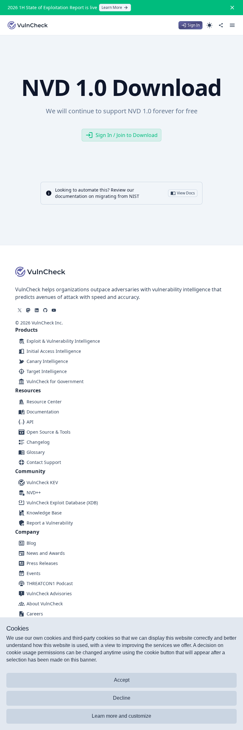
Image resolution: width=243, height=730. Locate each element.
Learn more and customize (121, 716)
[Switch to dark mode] (209, 25)
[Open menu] (232, 25)
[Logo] (28, 25)
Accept (121, 680)
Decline (121, 698)
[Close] (232, 8)
